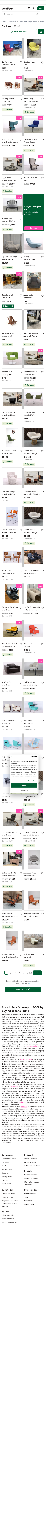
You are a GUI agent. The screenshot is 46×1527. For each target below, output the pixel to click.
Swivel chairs (6, 1184)
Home (4, 22)
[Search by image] (37, 14)
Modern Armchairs (31, 1178)
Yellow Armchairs (8, 1215)
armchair (24, 1107)
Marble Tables (29, 1204)
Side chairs (5, 1173)
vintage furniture (32, 1046)
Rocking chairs (7, 1169)
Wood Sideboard (30, 1194)
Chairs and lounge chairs (28, 22)
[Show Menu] (43, 14)
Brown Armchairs (8, 1219)
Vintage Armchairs (31, 1175)
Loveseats (5, 1180)
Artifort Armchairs (30, 1162)
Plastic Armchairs (8, 1197)
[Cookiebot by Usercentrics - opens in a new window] (31, 757)
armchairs (14, 1086)
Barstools (5, 1162)
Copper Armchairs (8, 1194)
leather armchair (26, 1059)
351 (30, 973)
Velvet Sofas (28, 1201)
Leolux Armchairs (30, 1159)
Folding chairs (7, 1177)
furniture (21, 1102)
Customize (23, 790)
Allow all (24, 785)
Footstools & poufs (9, 1159)
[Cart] (29, 8)
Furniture (12, 22)
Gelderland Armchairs (32, 1166)
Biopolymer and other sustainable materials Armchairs (10, 1203)
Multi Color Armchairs (10, 1222)
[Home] (13, 8)
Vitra (26, 1197)
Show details (31, 780)
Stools (4, 1166)
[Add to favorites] (21, 62)
